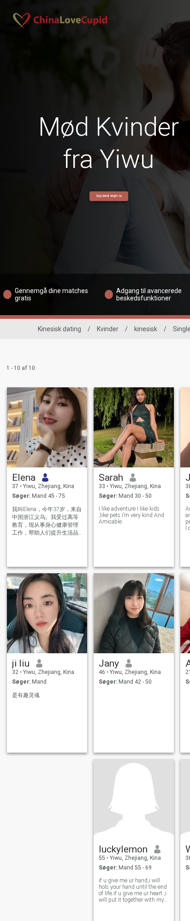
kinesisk (145, 329)
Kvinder (108, 329)
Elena (24, 477)
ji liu (21, 663)
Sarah (111, 477)
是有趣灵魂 (26, 695)
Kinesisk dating (59, 329)
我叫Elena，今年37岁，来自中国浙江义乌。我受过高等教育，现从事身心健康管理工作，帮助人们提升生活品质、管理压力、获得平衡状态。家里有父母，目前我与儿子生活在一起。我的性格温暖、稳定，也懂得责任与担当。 (47, 521)
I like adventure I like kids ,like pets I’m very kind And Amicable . (131, 515)
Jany (109, 663)
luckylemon (123, 849)
